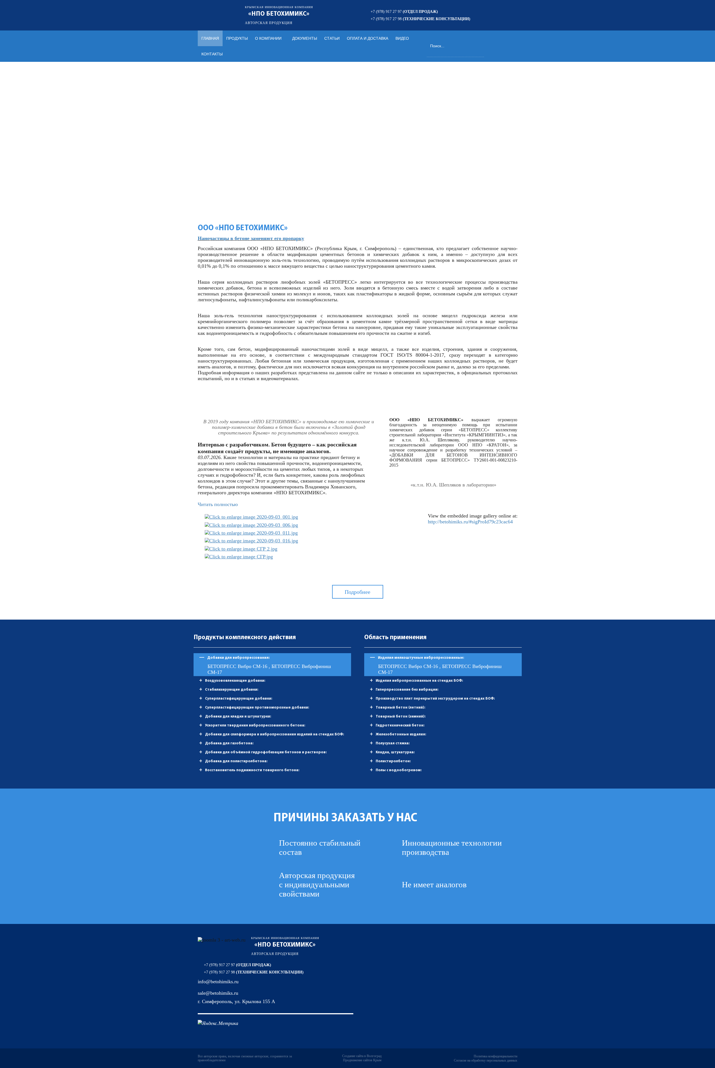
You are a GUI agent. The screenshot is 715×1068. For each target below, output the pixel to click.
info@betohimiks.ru (218, 981)
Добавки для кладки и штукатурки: (238, 716)
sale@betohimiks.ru (218, 993)
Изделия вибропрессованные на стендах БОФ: (419, 681)
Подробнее (357, 592)
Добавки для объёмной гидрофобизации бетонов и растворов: (266, 752)
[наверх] (703, 1034)
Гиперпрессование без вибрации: (407, 690)
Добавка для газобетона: (229, 743)
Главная (210, 38)
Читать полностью (218, 504)
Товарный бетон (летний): (400, 707)
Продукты (237, 38)
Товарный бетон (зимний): (401, 716)
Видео (402, 38)
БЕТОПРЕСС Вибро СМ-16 (238, 666)
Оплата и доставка (367, 38)
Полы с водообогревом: (399, 770)
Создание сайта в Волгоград (362, 1056)
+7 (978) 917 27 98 (420, 19)
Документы (304, 38)
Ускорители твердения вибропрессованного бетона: (255, 725)
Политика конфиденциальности (495, 1056)
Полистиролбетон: (393, 761)
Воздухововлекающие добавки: (235, 681)
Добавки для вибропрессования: (238, 658)
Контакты (212, 54)
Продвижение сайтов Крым (362, 1060)
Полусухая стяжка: (393, 743)
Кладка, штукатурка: (395, 752)
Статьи (332, 38)
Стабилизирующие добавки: (231, 690)
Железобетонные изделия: (401, 734)
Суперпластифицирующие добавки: (238, 699)
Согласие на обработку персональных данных (485, 1060)
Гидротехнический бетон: (400, 725)
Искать (480, 46)
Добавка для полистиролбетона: (236, 761)
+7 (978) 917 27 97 (404, 12)
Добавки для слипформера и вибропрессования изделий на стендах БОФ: (274, 734)
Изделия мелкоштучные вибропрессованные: (421, 658)
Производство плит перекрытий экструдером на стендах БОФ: (435, 699)
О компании (268, 38)
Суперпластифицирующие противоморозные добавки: (257, 707)
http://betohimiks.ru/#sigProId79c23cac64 (470, 521)
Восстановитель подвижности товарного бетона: (252, 770)
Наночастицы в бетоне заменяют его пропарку (251, 238)
